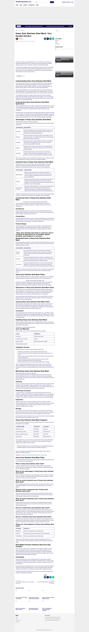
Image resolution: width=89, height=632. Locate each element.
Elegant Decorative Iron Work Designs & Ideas (48, 598)
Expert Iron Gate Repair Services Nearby (20, 609)
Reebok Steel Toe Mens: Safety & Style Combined (34, 598)
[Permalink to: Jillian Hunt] (17, 38)
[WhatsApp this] (53, 39)
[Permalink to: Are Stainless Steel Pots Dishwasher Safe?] (64, 70)
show (23, 76)
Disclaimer (17, 621)
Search (52, 2)
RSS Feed (47, 615)
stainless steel (24, 164)
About (17, 618)
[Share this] (45, 39)
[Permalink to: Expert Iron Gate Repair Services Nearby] (22, 604)
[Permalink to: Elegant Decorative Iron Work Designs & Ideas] (48, 593)
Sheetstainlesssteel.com (48, 629)
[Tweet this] (47, 39)
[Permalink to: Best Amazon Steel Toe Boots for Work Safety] (35, 604)
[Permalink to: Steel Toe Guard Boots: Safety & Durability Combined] (48, 604)
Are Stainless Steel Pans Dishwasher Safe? (66, 26)
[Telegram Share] (50, 39)
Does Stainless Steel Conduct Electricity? (22, 26)
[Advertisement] (44, 15)
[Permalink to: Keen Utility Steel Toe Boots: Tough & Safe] (22, 593)
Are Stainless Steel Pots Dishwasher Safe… (64, 75)
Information (57, 43)
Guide (56, 42)
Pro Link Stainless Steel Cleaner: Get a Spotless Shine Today (25, 582)
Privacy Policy (18, 620)
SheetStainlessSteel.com (23, 2)
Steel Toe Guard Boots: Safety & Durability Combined (47, 609)
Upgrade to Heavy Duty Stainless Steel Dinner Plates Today (34, 455)
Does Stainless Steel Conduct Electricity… (62, 60)
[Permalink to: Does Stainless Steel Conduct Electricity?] (64, 55)
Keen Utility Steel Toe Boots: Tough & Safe (21, 598)
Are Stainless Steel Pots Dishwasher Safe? (44, 26)
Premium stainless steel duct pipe (23, 548)
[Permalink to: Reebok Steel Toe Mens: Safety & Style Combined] (35, 593)
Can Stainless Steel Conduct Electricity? (52, 620)
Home (17, 617)
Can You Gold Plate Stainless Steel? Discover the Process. (45, 582)
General (56, 40)
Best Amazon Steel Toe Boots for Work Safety (33, 609)
